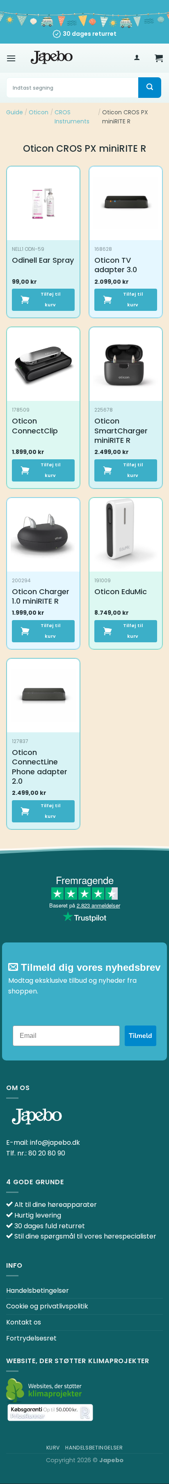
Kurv (53, 1447)
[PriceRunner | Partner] (50, 1412)
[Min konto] (137, 58)
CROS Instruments (72, 116)
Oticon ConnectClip (35, 425)
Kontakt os (23, 1322)
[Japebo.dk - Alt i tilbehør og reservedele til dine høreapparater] (52, 58)
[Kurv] (159, 58)
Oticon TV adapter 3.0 (115, 265)
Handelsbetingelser (37, 1290)
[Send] (149, 87)
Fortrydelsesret (31, 1338)
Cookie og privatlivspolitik (47, 1306)
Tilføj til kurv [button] (50, 299)
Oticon (38, 112)
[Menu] (11, 58)
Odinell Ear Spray (43, 260)
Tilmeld (140, 1035)
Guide (14, 112)
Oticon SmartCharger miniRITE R (121, 430)
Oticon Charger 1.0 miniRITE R (40, 596)
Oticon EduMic (120, 591)
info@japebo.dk (55, 1142)
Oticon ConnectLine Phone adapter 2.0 (39, 767)
